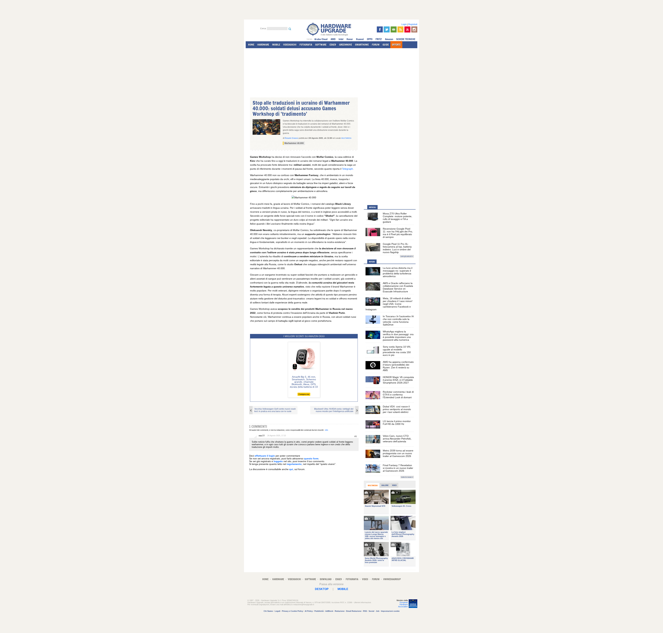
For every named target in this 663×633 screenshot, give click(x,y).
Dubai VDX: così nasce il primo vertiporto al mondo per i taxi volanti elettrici (397, 409)
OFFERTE (396, 44)
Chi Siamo (268, 611)
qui (291, 469)
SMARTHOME (362, 44)
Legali (277, 611)
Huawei (360, 39)
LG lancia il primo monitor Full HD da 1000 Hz (397, 422)
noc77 (262, 435)
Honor (350, 39)
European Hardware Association (403, 604)
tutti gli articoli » (407, 256)
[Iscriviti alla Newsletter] (394, 29)
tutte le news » (407, 477)
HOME (251, 44)
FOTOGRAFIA (306, 44)
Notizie (372, 261)
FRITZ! (379, 39)
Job (377, 611)
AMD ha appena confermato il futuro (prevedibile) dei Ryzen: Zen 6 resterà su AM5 (398, 366)
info (326, 430)
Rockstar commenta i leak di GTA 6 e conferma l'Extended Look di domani (398, 394)
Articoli (372, 207)
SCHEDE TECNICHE (405, 39)
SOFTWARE (320, 44)
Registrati (412, 24)
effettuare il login (265, 455)
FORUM (375, 44)
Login (404, 24)
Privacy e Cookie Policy (292, 611)
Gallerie (384, 485)
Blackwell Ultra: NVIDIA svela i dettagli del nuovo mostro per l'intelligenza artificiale (333, 410)
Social (371, 611)
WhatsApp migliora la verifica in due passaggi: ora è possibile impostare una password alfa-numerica (398, 335)
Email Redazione (353, 611)
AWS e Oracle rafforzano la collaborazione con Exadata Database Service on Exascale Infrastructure (398, 287)
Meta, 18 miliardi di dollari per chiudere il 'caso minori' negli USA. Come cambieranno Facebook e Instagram (389, 304)
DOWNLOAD (326, 579)
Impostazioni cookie (390, 611)
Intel (341, 39)
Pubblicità (319, 611)
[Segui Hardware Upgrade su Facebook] (380, 29)
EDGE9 (333, 44)
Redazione (339, 611)
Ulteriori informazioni (362, 602)
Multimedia (346, 138)
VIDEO (365, 579)
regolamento (294, 464)
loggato (278, 461)
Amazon (389, 39)
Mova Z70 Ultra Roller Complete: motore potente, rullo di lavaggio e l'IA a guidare (397, 217)
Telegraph (347, 168)
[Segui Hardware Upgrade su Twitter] (387, 29)
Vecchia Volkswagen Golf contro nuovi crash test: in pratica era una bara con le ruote (275, 410)
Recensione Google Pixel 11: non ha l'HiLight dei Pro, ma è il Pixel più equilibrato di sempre (398, 232)
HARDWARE (263, 44)
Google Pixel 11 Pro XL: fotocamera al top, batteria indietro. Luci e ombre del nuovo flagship (397, 248)
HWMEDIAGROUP (392, 579)
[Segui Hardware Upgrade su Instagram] (414, 29)
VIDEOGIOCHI (289, 44)
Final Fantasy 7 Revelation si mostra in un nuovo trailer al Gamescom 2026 (398, 468)
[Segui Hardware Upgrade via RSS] (400, 29)
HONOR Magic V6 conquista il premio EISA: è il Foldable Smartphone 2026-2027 (398, 380)
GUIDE (386, 44)
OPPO (369, 39)
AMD (333, 39)
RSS (365, 611)
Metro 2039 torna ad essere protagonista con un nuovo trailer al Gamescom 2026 (398, 453)
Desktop (322, 589)
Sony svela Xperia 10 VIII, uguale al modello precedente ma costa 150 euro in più (397, 350)
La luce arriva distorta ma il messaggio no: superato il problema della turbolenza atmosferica (397, 272)
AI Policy (309, 611)
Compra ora (304, 394)
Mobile (343, 589)
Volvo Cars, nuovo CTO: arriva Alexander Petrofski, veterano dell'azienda (397, 438)
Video (394, 485)
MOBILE (276, 44)
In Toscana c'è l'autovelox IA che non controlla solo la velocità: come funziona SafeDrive (398, 320)
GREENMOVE (345, 44)
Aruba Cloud (321, 39)
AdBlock (329, 611)
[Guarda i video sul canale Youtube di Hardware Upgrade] (407, 29)
